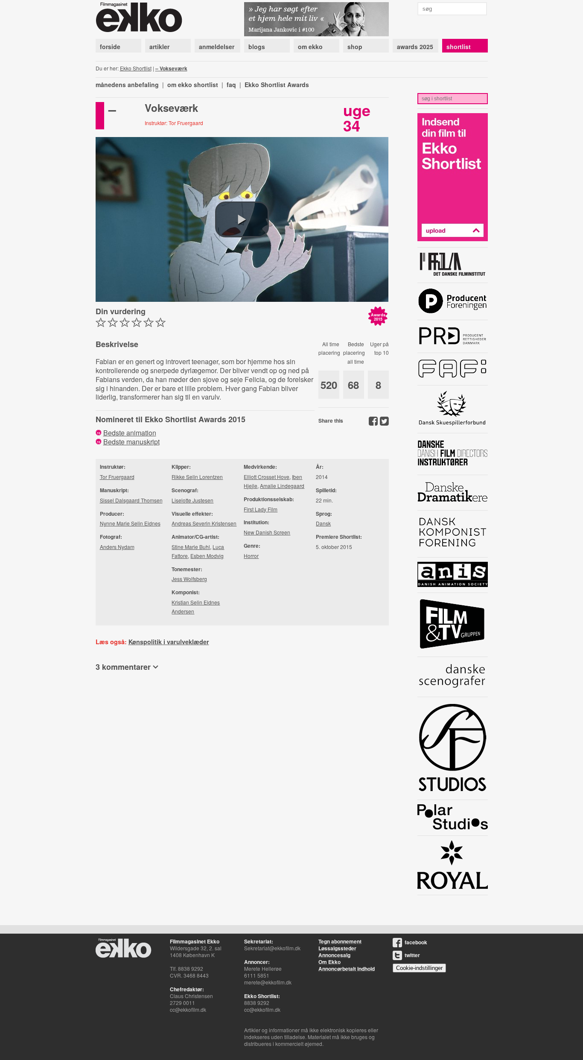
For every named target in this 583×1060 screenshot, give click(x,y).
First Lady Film (260, 509)
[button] (242, 219)
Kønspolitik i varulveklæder (168, 641)
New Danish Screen (267, 532)
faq (231, 84)
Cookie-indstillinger (419, 968)
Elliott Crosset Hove (266, 476)
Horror (251, 555)
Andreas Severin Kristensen (204, 523)
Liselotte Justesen (192, 500)
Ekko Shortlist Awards (277, 84)
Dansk (323, 523)
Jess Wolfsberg (189, 578)
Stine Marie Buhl (191, 546)
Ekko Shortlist (136, 68)
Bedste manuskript (131, 442)
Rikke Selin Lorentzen (197, 476)
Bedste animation (129, 433)
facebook (416, 942)
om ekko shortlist (192, 84)
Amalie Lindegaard (282, 485)
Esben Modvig (207, 555)
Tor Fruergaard (117, 476)
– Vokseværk (171, 68)
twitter (412, 955)
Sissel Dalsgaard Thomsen (131, 500)
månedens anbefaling (127, 84)
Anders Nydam (117, 546)
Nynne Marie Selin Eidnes (130, 523)
